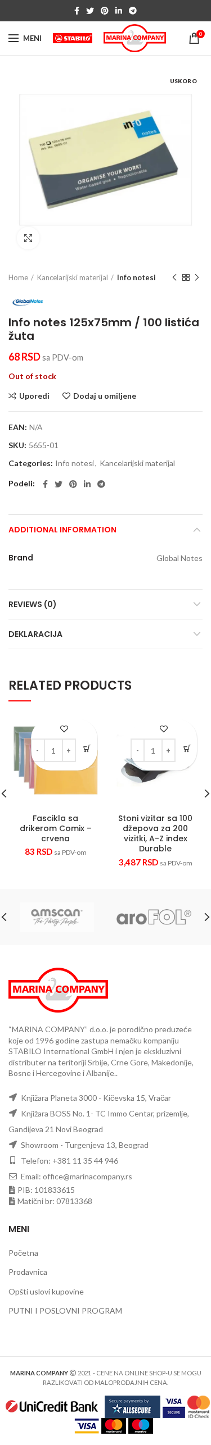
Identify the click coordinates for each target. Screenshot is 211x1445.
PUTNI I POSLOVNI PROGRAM (65, 1310)
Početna (23, 1252)
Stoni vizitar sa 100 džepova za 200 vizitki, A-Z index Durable (155, 833)
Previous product (174, 277)
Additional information (62, 529)
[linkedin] (118, 10)
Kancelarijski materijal (72, 277)
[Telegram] (132, 10)
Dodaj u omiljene (104, 396)
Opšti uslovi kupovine (46, 1291)
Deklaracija (35, 634)
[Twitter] (90, 10)
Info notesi (136, 277)
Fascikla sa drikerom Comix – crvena (56, 828)
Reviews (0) (32, 604)
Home (18, 277)
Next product (197, 277)
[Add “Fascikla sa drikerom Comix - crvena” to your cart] (87, 748)
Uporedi (34, 396)
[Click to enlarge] (28, 238)
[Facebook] (77, 10)
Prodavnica (27, 1272)
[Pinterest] (104, 10)
